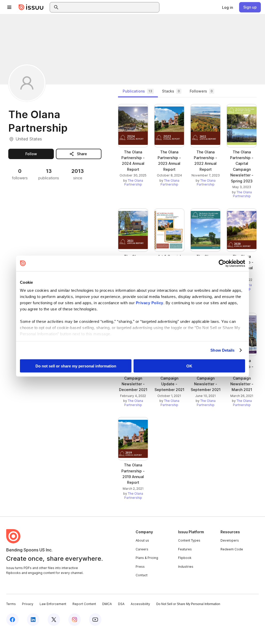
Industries (185, 567)
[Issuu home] (31, 7)
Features (185, 549)
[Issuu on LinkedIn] (33, 619)
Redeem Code (231, 549)
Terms (11, 604)
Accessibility (140, 604)
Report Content (84, 604)
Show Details (222, 350)
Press (140, 567)
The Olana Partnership (133, 183)
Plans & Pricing (147, 558)
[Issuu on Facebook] (12, 619)
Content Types (189, 540)
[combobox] (109, 7)
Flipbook (185, 558)
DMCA (107, 604)
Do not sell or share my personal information (75, 366)
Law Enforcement (53, 604)
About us (142, 540)
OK (189, 366)
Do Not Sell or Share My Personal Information (188, 604)
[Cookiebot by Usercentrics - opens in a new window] (222, 263)
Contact (142, 575)
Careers (142, 549)
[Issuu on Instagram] (74, 619)
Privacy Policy (149, 303)
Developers (229, 540)
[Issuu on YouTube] (95, 619)
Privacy (27, 604)
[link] (227, 7)
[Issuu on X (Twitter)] (54, 619)
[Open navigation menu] (9, 7)
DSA (121, 604)
